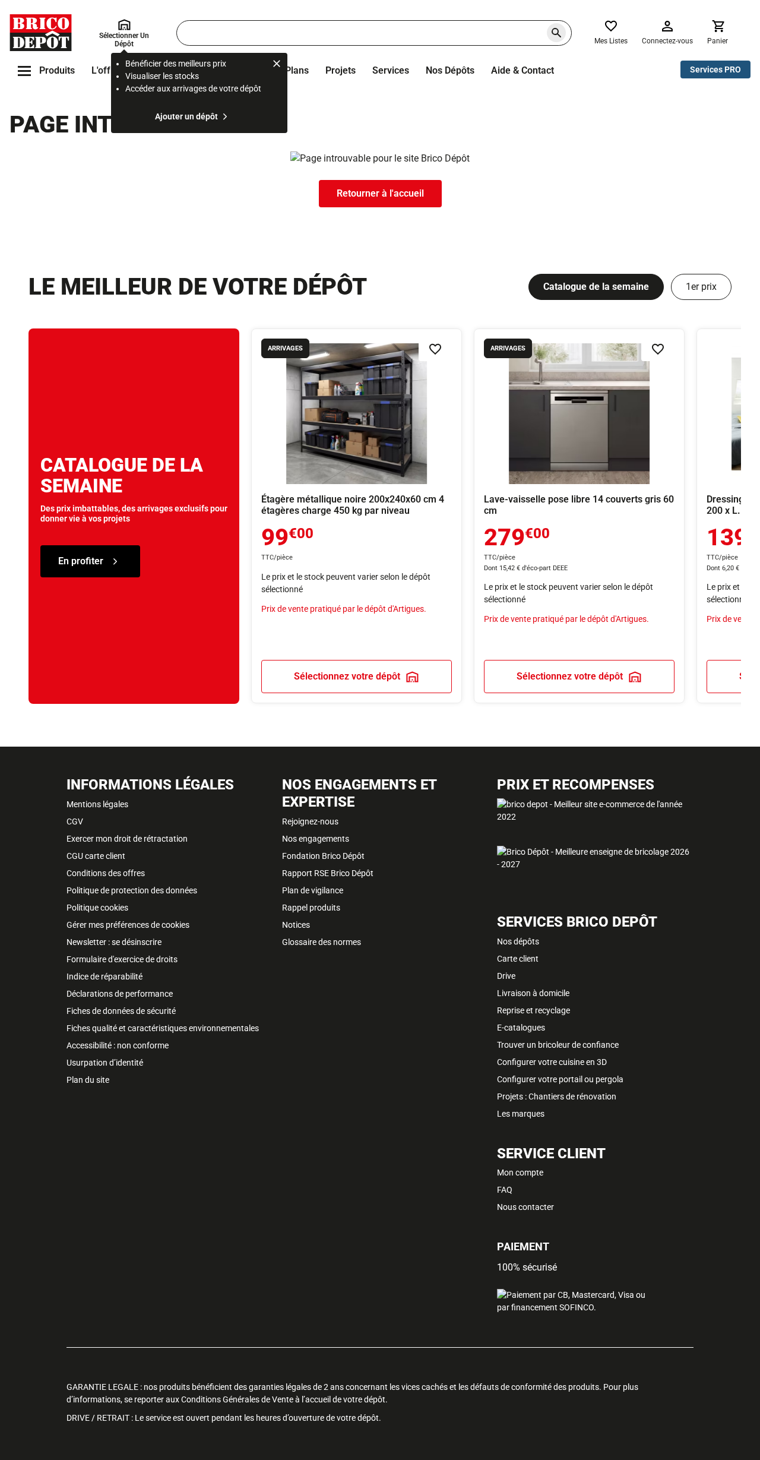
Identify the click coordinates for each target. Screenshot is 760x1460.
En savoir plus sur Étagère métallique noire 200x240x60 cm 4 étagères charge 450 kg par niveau (356, 516)
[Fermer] (277, 65)
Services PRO (715, 69)
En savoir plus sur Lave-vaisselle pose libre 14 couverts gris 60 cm (579, 516)
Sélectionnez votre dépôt (347, 676)
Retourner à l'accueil (380, 193)
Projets (340, 70)
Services (390, 70)
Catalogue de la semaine (596, 286)
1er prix (701, 286)
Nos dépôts (450, 70)
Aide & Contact (522, 70)
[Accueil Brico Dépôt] (41, 33)
